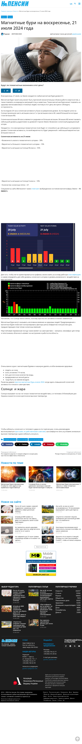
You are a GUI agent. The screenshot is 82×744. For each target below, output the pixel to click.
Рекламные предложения (49, 645)
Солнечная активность (36, 439)
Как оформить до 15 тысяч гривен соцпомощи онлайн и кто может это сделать (27, 538)
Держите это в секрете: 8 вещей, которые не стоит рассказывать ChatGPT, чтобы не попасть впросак (68, 538)
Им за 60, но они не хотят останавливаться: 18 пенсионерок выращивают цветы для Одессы (68, 508)
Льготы (50, 696)
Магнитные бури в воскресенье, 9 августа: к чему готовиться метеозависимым (68, 485)
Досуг (45, 696)
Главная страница (6, 11)
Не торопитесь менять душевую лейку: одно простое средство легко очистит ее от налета (27, 529)
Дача (70, 692)
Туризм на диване (63, 698)
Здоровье (75, 692)
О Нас (25, 640)
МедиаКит (48, 640)
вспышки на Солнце (10, 439)
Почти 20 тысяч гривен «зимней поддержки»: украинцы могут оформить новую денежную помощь (26, 509)
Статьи (60, 700)
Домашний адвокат (56, 694)
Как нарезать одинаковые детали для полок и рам (46, 622)
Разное (10, 17)
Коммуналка (64, 692)
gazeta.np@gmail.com (29, 668)
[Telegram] (70, 646)
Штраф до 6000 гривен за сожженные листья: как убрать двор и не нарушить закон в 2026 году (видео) (26, 519)
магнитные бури (22, 439)
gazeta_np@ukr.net (50, 659)
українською (76, 34)
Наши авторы (29, 652)
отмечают (35, 189)
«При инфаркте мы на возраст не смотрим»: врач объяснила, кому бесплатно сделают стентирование (46, 609)
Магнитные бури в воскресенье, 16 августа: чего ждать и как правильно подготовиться (12, 485)
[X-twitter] (74, 646)
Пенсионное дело (54, 692)
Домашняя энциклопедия (70, 694)
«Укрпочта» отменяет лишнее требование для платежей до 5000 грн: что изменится (68, 518)
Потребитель (47, 700)
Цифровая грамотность (50, 698)
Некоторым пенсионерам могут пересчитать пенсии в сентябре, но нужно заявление (68, 529)
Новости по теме (12, 463)
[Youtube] (79, 646)
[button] (79, 3)
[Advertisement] (41, 164)
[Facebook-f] (66, 646)
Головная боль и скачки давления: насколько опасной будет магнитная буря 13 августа (40, 485)
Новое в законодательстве (61, 696)
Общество (47, 694)
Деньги (72, 698)
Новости (15, 11)
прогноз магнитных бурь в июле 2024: (29, 382)
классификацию (74, 275)
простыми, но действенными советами (30, 431)
